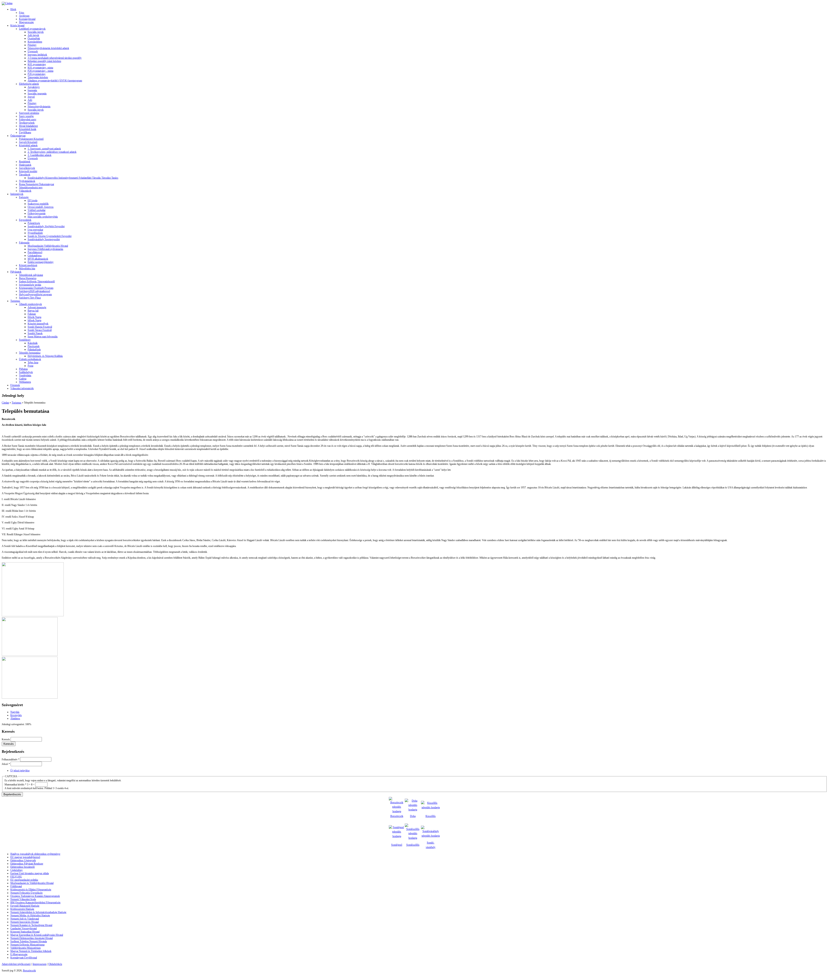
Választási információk (22, 388)
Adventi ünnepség (37, 307)
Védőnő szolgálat (36, 210)
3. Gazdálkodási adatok (39, 155)
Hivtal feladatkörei (28, 125)
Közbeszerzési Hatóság (22, 908)
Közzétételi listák (27, 129)
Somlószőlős (412, 844)
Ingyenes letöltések (37, 54)
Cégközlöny (16, 870)
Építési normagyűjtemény (41, 262)
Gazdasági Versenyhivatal (23, 928)
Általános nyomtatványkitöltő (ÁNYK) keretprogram (55, 80)
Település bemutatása (29, 352)
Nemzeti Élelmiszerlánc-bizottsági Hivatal (31, 938)
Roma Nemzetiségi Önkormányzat (36, 184)
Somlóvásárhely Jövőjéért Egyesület (46, 226)
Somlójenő (396, 844)
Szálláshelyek (26, 372)
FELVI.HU (16, 876)
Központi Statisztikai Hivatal (25, 931)
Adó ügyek (33, 35)
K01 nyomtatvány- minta (40, 67)
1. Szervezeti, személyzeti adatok (44, 148)
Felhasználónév (10, 759)
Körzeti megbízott (28, 265)
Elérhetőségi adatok (29, 83)
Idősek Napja (34, 320)
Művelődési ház (27, 268)
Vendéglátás (25, 375)
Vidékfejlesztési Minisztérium (25, 947)
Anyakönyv (34, 87)
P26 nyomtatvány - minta (40, 70)
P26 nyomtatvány (37, 74)
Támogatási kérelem (38, 77)
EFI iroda (32, 200)
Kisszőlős (431, 816)
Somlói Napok (35, 333)
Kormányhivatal (27, 19)
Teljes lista (33, 362)
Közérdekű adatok (28, 145)
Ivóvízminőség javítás (30, 284)
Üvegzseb (33, 51)
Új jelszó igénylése (20, 770)
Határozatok (25, 164)
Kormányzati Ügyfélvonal (23, 957)
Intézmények (16, 193)
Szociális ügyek (36, 31)
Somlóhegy (25, 339)
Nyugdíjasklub (35, 232)
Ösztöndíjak (34, 38)
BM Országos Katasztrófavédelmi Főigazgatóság (35, 902)
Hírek (13, 9)
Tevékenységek (27, 122)
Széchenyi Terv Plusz (30, 297)
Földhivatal (16, 886)
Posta (30, 365)
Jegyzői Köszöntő (28, 142)
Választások (25, 190)
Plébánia (23, 368)
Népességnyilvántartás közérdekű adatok (48, 48)
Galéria (22, 378)
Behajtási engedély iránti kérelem (44, 61)
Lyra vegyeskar (35, 229)
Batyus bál (33, 310)
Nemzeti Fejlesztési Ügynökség (26, 892)
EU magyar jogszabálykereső (25, 857)
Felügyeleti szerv (27, 119)
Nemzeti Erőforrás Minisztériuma (27, 944)
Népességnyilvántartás (39, 106)
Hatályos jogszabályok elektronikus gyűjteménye (35, 853)
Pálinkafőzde (34, 349)
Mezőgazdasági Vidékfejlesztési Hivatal (48, 245)
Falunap (32, 313)
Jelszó (6, 764)
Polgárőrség (34, 223)
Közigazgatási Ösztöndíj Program (36, 287)
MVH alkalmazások (38, 258)
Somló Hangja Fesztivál (40, 326)
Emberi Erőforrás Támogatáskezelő (37, 281)
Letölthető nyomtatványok (32, 28)
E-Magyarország (18, 954)
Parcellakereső (35, 252)
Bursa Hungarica (27, 278)
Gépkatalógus (35, 255)
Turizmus (15, 300)
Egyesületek (25, 219)
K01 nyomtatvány (37, 64)
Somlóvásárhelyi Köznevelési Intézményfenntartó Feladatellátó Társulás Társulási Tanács (73, 177)
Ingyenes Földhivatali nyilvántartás (45, 249)
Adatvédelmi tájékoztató (16, 964)
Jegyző (31, 96)
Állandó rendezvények (30, 304)
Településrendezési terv (31, 187)
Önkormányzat (17, 135)
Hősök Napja (34, 317)
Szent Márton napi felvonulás (43, 336)
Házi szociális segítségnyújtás (43, 216)
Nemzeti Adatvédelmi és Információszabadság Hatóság (38, 912)
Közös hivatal (17, 25)
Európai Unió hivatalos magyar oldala (29, 873)
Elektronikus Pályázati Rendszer (26, 863)
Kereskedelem (35, 41)
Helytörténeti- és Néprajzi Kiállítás (45, 356)
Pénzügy (32, 44)
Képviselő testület (28, 171)
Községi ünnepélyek (38, 323)
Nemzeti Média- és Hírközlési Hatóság (30, 915)
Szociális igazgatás (37, 93)
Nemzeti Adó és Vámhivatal (24, 918)
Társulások (24, 174)
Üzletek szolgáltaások (30, 359)
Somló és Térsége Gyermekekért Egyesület (49, 236)
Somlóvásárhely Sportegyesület (44, 239)
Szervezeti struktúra (29, 112)
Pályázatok (15, 271)
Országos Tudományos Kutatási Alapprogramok (35, 896)
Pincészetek (34, 346)
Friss (21, 12)
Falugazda (24, 242)
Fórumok (15, 385)
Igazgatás (32, 90)
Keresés (6, 739)
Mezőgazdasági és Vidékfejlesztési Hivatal (32, 883)
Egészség (23, 197)
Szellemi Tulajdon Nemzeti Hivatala (28, 941)
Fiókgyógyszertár (37, 213)
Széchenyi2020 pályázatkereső (34, 291)
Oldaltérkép (55, 964)
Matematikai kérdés (15, 784)
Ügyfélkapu (25, 132)
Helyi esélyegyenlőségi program (35, 294)
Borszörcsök (396, 816)
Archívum (24, 15)
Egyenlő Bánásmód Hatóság (24, 905)
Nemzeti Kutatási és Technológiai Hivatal (31, 925)
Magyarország (26, 22)
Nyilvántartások (27, 181)
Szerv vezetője (26, 116)
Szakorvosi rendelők (38, 203)
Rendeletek (24, 161)
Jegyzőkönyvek (27, 168)
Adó (30, 100)
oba (414, 816)
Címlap (5, 402)
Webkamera (25, 381)
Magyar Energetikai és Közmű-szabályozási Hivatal (36, 934)
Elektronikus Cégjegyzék (23, 860)
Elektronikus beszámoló (22, 866)
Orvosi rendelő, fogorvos (41, 206)
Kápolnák (33, 343)
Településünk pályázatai (31, 274)
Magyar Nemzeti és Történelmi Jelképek (30, 951)
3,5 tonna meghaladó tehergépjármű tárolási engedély (55, 57)
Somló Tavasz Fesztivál (40, 330)
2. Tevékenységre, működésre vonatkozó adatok (52, 151)
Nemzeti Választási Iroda (23, 899)
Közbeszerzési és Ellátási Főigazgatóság (30, 889)
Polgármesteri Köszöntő (31, 138)
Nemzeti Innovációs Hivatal (24, 921)
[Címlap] (7, 3)
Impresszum (39, 964)
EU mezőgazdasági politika (24, 879)
